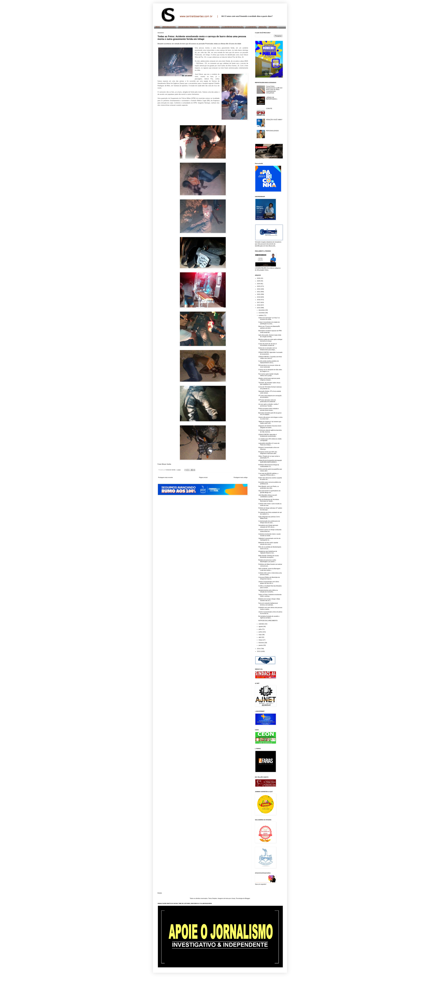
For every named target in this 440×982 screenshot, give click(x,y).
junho (261, 632)
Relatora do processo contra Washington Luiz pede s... (267, 560)
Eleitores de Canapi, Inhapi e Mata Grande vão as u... (269, 599)
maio (260, 634)
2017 (259, 302)
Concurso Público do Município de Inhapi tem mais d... (269, 578)
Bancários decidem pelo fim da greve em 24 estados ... (270, 413)
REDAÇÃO (262, 27)
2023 (259, 286)
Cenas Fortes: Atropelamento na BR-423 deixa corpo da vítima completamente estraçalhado (274, 90)
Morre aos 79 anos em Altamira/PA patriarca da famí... (269, 327)
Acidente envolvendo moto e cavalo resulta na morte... (269, 534)
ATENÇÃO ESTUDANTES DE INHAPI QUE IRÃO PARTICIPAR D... (270, 461)
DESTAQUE (273, 27)
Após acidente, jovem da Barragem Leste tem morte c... (269, 569)
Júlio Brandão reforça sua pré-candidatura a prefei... (267, 496)
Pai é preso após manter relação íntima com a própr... (268, 374)
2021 (259, 291)
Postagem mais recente (165, 477)
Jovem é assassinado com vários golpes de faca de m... (268, 582)
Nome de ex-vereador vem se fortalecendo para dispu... (267, 348)
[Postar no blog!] (188, 470)
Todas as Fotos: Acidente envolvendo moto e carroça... (270, 595)
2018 (259, 300)
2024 (259, 283)
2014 (259, 648)
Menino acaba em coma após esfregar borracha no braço (270, 340)
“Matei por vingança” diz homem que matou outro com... (269, 422)
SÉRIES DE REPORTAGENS (210, 27)
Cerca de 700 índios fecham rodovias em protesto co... (270, 387)
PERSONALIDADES (169, 27)
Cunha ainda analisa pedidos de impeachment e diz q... (268, 361)
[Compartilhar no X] (190, 470)
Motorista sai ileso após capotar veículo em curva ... (268, 543)
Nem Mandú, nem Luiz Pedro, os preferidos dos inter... (268, 487)
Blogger (247, 898)
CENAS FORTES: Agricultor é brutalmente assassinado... (267, 435)
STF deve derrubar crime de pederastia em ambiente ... (267, 400)
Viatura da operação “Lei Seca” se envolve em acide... (269, 318)
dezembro (262, 310)
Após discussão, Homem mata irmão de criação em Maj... (269, 335)
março (261, 640)
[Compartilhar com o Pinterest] (194, 470)
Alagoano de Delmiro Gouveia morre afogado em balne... (269, 426)
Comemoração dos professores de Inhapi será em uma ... (269, 522)
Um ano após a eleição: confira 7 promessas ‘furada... (268, 405)
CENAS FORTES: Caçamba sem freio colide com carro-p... (270, 357)
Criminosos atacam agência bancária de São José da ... (270, 431)
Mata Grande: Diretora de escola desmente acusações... (268, 556)
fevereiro (261, 642)
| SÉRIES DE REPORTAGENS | (271, 98)
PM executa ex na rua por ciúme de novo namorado (269, 366)
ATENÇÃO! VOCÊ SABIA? (274, 119)
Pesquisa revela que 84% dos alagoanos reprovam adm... (267, 452)
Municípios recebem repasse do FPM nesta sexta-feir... (270, 331)
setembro (262, 624)
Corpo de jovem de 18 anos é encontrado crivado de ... (267, 344)
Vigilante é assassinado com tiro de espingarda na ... (269, 539)
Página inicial (203, 477)
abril (260, 637)
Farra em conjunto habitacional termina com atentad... (268, 604)
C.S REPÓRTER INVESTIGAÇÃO (232, 27)
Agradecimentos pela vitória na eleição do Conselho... (268, 591)
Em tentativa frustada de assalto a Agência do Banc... (268, 617)
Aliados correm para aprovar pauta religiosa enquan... (269, 379)
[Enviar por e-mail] (185, 470)
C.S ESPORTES (251, 27)
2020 (259, 294)
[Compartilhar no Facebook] (192, 470)
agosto (261, 626)
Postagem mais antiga (241, 477)
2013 (259, 651)
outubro (261, 315)
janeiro (261, 645)
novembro (262, 313)
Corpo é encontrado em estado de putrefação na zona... (269, 323)
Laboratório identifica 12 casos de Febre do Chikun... (268, 444)
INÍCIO (157, 27)
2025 (259, 281)
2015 (259, 308)
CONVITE (269, 108)
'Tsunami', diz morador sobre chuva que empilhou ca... (269, 383)
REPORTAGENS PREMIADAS (188, 27)
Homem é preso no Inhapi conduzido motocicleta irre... (269, 530)
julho (260, 629)
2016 (259, 305)
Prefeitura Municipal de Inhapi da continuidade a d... (268, 465)
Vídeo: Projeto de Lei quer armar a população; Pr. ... (269, 457)
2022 (259, 289)
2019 (259, 297)
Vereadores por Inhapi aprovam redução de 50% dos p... (268, 526)
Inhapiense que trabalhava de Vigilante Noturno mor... (267, 552)
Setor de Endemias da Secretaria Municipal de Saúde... (268, 500)
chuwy (233, 898)
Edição (160, 893)
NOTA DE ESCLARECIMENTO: (268, 620)
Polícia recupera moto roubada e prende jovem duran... (268, 409)
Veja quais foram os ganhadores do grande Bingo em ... (269, 491)
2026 (259, 278)
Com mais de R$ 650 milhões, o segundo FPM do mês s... (268, 474)
